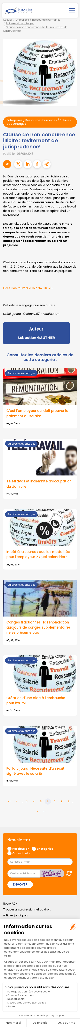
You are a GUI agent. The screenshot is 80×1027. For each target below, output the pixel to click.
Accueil (7, 19)
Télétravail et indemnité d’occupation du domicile (39, 484)
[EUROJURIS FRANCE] (18, 11)
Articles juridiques (15, 915)
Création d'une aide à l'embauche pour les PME (35, 700)
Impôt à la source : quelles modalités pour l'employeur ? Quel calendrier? (38, 554)
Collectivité (21, 853)
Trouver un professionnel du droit (27, 909)
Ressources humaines (46, 19)
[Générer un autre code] (68, 873)
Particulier (20, 848)
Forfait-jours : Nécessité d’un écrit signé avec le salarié (35, 771)
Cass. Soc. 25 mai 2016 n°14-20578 (27, 288)
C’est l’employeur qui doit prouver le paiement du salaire (37, 413)
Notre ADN (10, 903)
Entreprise (45, 848)
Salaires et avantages (20, 23)
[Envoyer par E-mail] (46, 164)
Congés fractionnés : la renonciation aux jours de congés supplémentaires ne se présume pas (38, 627)
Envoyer (20, 884)
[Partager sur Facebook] (37, 164)
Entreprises (22, 19)
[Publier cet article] (18, 164)
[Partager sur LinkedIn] (28, 164)
